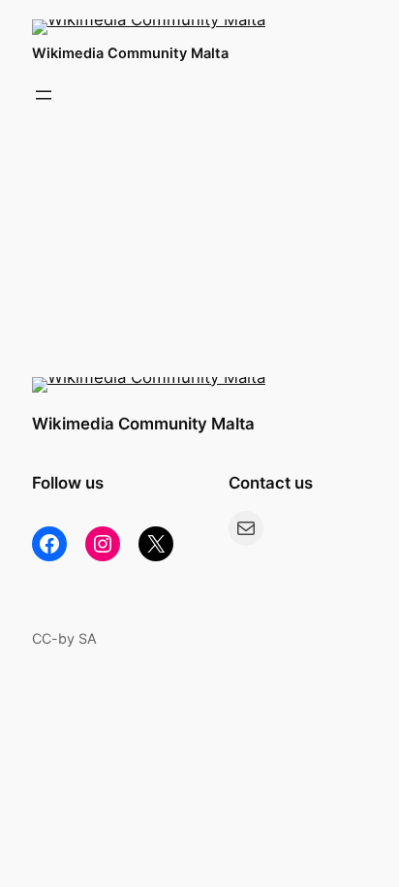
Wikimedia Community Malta (130, 53)
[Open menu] (43, 95)
